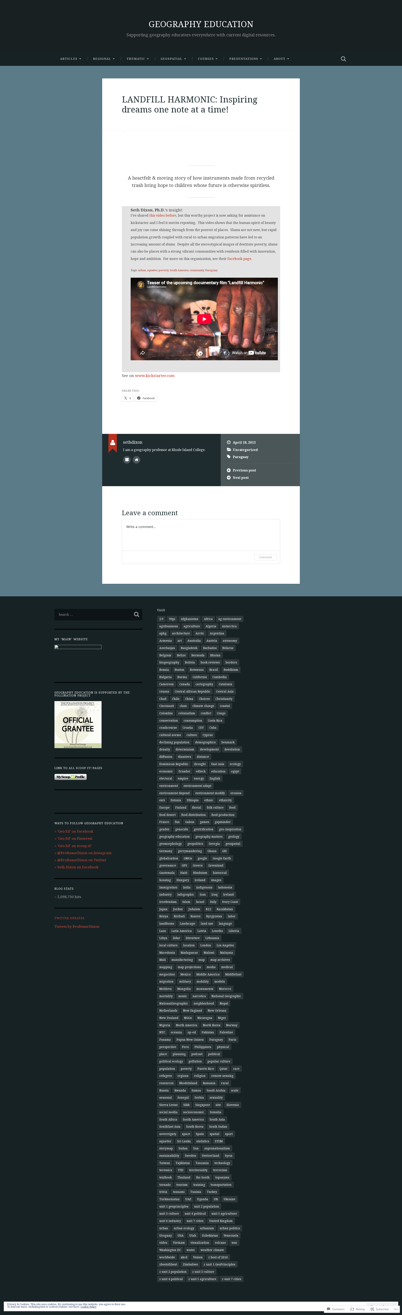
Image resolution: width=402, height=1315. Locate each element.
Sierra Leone (168, 1105)
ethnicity (225, 800)
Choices (204, 699)
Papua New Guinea (190, 1040)
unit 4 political (195, 1213)
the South (203, 1177)
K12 (208, 909)
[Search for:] (98, 614)
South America (179, 270)
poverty (163, 270)
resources (166, 1083)
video (163, 1243)
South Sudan (218, 1126)
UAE (188, 1199)
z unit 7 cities (231, 1279)
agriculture (192, 626)
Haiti (183, 873)
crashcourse (168, 728)
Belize (181, 655)
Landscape (187, 923)
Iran (203, 894)
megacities (167, 974)
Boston (179, 670)
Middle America (208, 974)
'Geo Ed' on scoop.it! (74, 845)
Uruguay (165, 1235)
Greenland (215, 865)
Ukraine (229, 1199)
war (234, 1243)
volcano (220, 1243)
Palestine (226, 1032)
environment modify (210, 793)
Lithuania (212, 938)
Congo (221, 713)
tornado (165, 1185)
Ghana (211, 851)
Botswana (197, 670)
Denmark (227, 742)
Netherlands (168, 1010)
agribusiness (168, 626)
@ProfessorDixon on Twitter (82, 859)
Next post (241, 477)
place (163, 1054)
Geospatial (171, 59)
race (236, 1069)
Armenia (165, 641)
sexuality (216, 1097)
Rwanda (180, 1090)
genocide (181, 829)
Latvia (201, 931)
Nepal (224, 1003)
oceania (176, 1032)
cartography (204, 684)
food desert (167, 815)
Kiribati (179, 916)
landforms (166, 923)
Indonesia (225, 887)
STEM (219, 1141)
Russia (164, 1090)
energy (199, 778)
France (164, 822)
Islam (186, 902)
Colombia (166, 713)
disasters (184, 757)
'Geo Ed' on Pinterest (74, 838)
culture (192, 735)
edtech (201, 771)
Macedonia (167, 953)
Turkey (212, 1192)
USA (181, 1235)
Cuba (212, 728)
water (191, 1250)
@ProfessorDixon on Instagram (84, 852)
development (209, 749)
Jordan (178, 909)
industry (165, 894)
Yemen (198, 1257)
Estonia (176, 800)
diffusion (165, 757)
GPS (184, 865)
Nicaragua (204, 1018)
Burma (182, 677)
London (205, 945)
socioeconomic (193, 1112)
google (202, 858)
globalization (168, 858)
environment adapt (197, 786)
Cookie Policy (88, 1307)
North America (186, 1025)
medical (227, 967)
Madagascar (189, 953)
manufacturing (182, 960)
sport (229, 1134)
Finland (180, 807)
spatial (214, 1134)
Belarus (227, 648)
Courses (206, 59)
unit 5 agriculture (224, 1213)
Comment (265, 557)
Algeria (211, 626)
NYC (162, 1032)
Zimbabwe (190, 1264)
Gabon (189, 822)
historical (220, 873)
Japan (163, 909)
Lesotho (217, 931)
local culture (168, 945)
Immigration (168, 887)
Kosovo (196, 916)
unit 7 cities (195, 1221)
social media (168, 1112)
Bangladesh (189, 648)
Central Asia (225, 691)
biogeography (169, 662)
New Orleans (217, 1010)
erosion (236, 793)
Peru (185, 1047)
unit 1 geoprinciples (173, 1206)
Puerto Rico (205, 1069)
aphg (162, 633)
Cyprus (208, 735)
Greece (198, 865)
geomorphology (170, 844)
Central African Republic (192, 691)
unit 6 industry (170, 1221)
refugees (165, 1076)
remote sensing (222, 1076)
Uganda (202, 1199)
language (225, 923)
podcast (196, 1054)
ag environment (229, 619)
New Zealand (168, 1018)
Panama (165, 1040)
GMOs (188, 858)
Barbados (210, 648)
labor (232, 916)
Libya (163, 938)
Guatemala (167, 873)
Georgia (214, 844)
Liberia (234, 931)
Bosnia (164, 670)
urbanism (207, 1228)
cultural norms (170, 735)
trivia (163, 1192)
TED (180, 1170)
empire (183, 778)
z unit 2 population (173, 1272)
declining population (174, 742)
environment (168, 786)
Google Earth (222, 858)
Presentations (243, 59)
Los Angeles (225, 945)
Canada (184, 684)
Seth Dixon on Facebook (77, 867)
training (199, 1185)
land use (207, 923)
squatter (152, 270)
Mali (162, 960)
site (218, 1105)
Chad (162, 699)
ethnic (208, 800)
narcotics (199, 996)
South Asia (217, 1119)
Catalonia (225, 684)
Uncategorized (245, 450)
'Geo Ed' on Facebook (75, 831)
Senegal (183, 1097)
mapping (165, 967)
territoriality (198, 1170)
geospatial (232, 844)
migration (166, 981)
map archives (220, 960)
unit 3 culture (169, 1213)
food (232, 807)
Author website (136, 460)
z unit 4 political (171, 1279)
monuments (204, 989)
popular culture (218, 1061)
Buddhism (231, 670)
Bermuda (198, 655)
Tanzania (202, 1163)
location (189, 945)
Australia (194, 641)
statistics (202, 1141)
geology (233, 836)
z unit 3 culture (203, 1272)
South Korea (195, 1126)
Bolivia (190, 662)
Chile (175, 699)
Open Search (343, 59)
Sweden (190, 1156)
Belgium (165, 655)
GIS (224, 851)
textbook (165, 1177)
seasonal (165, 1097)
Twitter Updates (69, 918)
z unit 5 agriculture (202, 1279)
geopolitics (195, 844)
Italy (213, 902)
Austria (211, 641)
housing (165, 880)
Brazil (213, 670)
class (183, 706)
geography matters (209, 836)
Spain (200, 1134)
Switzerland (210, 1156)
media (211, 967)
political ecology (171, 1061)
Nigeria (164, 1025)
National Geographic (226, 996)
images (216, 880)
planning (179, 1054)
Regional (102, 59)
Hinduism (200, 873)
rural (225, 1083)
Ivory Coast (230, 902)
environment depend (174, 793)
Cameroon (166, 684)
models (219, 981)
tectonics (165, 1170)
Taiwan (164, 1163)
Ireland (228, 894)
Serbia (199, 1097)
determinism (185, 749)
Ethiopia (193, 800)
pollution (195, 1061)
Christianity (223, 699)
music (182, 996)
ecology (235, 764)
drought (200, 764)
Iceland (200, 880)
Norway (231, 1025)
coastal (225, 706)
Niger (222, 1018)
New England (192, 1010)
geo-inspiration (230, 829)
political (214, 1054)
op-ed (192, 1032)
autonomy (230, 641)
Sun (196, 1148)
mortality (166, 996)
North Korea (211, 1025)
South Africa (168, 1119)
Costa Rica (215, 720)
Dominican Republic (173, 764)
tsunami (179, 1192)
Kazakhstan (225, 909)
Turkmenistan (169, 1199)
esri (162, 800)
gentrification (203, 829)
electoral (165, 778)
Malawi (209, 953)
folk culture (215, 807)
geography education (174, 836)
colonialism (186, 713)
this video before (162, 215)
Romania (209, 1083)
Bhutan (215, 655)
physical (223, 1047)
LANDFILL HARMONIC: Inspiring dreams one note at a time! (189, 104)
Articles (68, 59)
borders (231, 662)
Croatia (188, 728)
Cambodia (220, 677)
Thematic (135, 59)
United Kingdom (221, 1221)
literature (193, 938)
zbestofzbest (168, 1264)
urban (142, 270)
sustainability (169, 1156)
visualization (200, 1243)
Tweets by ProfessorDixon (76, 926)
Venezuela (231, 1235)
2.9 (161, 619)
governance (167, 865)
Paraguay (211, 270)
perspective (167, 1047)
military (185, 981)
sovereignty (167, 1134)
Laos (162, 931)
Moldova (165, 989)
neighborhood (204, 1003)
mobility (203, 981)
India (187, 887)
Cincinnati (166, 706)
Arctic (200, 633)
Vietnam (179, 1243)
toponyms (222, 1177)
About (279, 59)
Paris (232, 1040)
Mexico (185, 974)
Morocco (225, 989)
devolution (232, 749)
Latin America (181, 931)
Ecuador (184, 771)
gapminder (223, 822)
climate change (203, 706)
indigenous (204, 887)
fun (177, 822)
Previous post (244, 470)
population (167, 1069)
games (204, 822)
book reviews (210, 662)
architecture (181, 633)
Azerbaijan (167, 648)
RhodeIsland (188, 1083)
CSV (201, 728)
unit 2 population (206, 1206)
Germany (165, 851)
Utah (192, 1235)
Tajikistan (183, 1163)
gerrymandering (190, 851)
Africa (208, 619)
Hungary (183, 880)
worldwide (167, 1257)
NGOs (188, 1018)
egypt (235, 771)
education (218, 771)
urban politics (230, 1228)
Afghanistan (189, 619)
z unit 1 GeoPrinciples (219, 1264)
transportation (221, 1185)
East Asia (217, 764)
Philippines (203, 1047)
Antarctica (229, 626)
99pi (172, 619)
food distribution (193, 815)
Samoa (196, 1090)
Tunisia (195, 1192)
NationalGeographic (173, 1003)
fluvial (196, 807)
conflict (206, 713)
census (164, 691)
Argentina (217, 633)
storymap (166, 1148)
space (186, 1134)
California (200, 677)
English (215, 778)
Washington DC (170, 1250)
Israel (200, 902)
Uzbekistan (210, 1235)
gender (164, 829)
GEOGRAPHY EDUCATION (201, 24)
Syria (228, 1156)
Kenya (163, 916)
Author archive (127, 460)
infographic (185, 894)
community (197, 270)
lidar (176, 938)
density (164, 749)
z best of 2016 (218, 1257)
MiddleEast (233, 974)
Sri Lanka (184, 1141)
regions (183, 1076)
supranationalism (217, 1148)
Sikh (186, 1105)
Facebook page (239, 258)
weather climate (212, 1250)
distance (203, 757)
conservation (168, 720)
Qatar (224, 1069)
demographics (205, 742)
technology (222, 1163)
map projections (189, 967)
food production (222, 815)
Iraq (214, 894)
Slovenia (233, 1105)
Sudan (183, 1148)
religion (200, 1076)
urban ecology (184, 1228)
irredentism (168, 902)
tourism (182, 1185)
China (189, 699)
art (180, 641)
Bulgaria (165, 677)
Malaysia (226, 953)
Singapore (202, 1105)
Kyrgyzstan (214, 916)
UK (216, 1199)
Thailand (183, 1177)
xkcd (184, 1257)
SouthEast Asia (169, 1126)
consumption (193, 720)
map (201, 960)
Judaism (194, 909)
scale (234, 1090)
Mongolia (184, 989)
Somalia (215, 1112)
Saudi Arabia (216, 1090)
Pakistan (208, 1032)
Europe (164, 807)
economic (166, 771)
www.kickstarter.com (155, 375)
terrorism (220, 1170)
